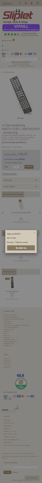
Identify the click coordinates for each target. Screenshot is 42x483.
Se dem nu (21, 247)
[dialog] (21, 241)
